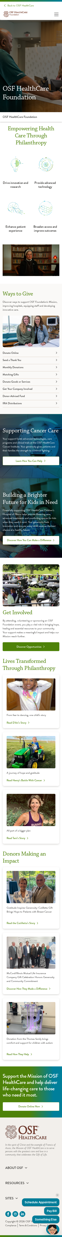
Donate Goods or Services (16, 382)
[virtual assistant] (52, 1229)
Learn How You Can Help (29, 461)
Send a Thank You (12, 360)
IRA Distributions (12, 403)
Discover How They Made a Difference (27, 988)
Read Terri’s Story (16, 838)
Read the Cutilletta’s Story (21, 923)
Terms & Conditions (28, 1225)
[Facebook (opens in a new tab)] (8, 1214)
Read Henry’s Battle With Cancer (24, 780)
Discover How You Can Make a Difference (29, 540)
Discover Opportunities (29, 647)
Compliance (10, 1225)
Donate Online (11, 353)
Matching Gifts (11, 374)
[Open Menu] (56, 14)
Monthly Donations (13, 367)
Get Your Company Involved (17, 389)
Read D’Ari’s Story (16, 722)
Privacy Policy (46, 1225)
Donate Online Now (29, 1106)
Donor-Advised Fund (14, 396)
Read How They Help (18, 1054)
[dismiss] (57, 1195)
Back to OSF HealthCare (20, 5)
